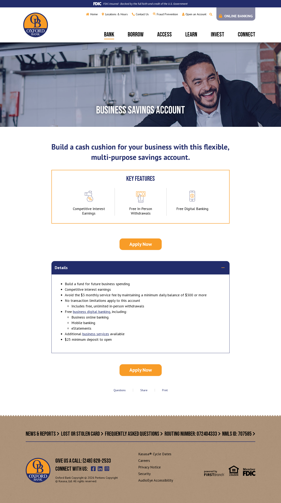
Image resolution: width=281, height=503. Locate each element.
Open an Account (196, 14)
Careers (144, 460)
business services (95, 333)
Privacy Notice (149, 467)
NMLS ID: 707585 (237, 434)
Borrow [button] (136, 34)
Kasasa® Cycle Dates (154, 454)
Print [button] (165, 390)
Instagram (107, 468)
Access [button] (164, 34)
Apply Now (140, 244)
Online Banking (238, 16)
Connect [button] (246, 34)
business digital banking (91, 311)
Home (94, 14)
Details (61, 267)
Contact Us (142, 14)
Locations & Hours (116, 14)
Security (144, 473)
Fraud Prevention (167, 14)
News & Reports (41, 434)
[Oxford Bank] (35, 24)
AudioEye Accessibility (155, 480)
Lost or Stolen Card (80, 434)
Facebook (93, 468)
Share (143, 390)
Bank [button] (109, 34)
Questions (120, 390)
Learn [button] (191, 34)
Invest (217, 34)
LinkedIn (100, 468)
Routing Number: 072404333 (191, 434)
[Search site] (210, 14)
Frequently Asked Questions (132, 434)
